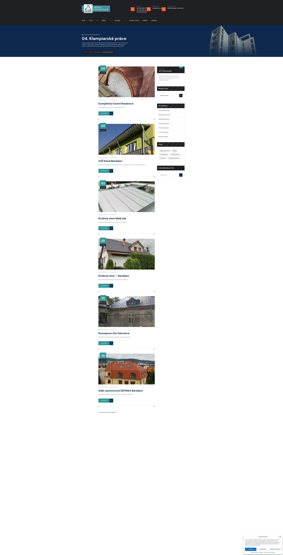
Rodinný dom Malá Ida (112, 218)
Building (174, 150)
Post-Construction (164, 128)
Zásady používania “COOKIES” (257, 552)
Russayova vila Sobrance (113, 333)
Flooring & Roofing (164, 123)
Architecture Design (164, 110)
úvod (85, 52)
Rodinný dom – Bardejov (113, 276)
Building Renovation (164, 119)
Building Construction (164, 114)
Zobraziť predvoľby (275, 549)
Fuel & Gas (162, 158)
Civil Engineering (164, 154)
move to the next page (107, 412)
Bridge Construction (164, 150)
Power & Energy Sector (174, 158)
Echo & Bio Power (175, 154)
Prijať (251, 549)
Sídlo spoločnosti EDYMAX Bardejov (120, 390)
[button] (280, 537)
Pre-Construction (163, 132)
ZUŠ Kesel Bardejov (110, 161)
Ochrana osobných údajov (269, 552)
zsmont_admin (103, 99)
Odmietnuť (263, 549)
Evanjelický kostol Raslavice (115, 103)
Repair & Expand (163, 136)
